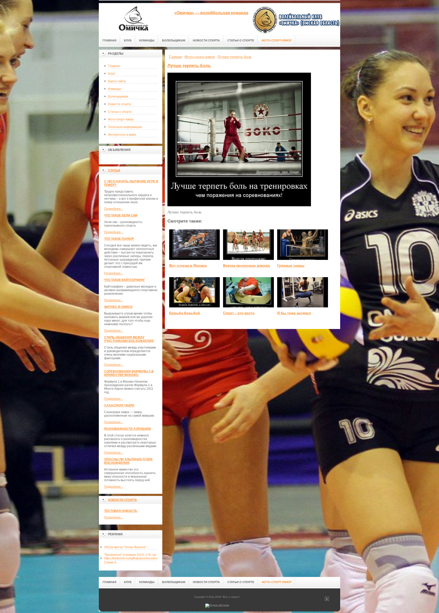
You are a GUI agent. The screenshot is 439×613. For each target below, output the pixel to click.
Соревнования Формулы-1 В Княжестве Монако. (129, 373)
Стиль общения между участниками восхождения (129, 339)
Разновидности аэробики (127, 429)
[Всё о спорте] (134, 18)
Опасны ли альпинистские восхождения (128, 461)
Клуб (111, 73)
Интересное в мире (122, 134)
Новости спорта (119, 104)
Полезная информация (125, 127)
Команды (114, 89)
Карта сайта (117, 81)
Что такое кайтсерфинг (124, 280)
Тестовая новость (120, 511)
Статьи (114, 170)
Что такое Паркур (119, 239)
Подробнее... (113, 209)
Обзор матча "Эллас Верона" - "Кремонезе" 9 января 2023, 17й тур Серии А (130, 548)
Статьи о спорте (120, 112)
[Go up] (327, 600)
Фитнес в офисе (118, 307)
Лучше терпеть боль (189, 65)
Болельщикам (118, 96)
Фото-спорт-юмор (121, 119)
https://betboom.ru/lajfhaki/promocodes (131, 558)
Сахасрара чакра (119, 405)
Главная (114, 66)
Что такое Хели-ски (120, 215)
